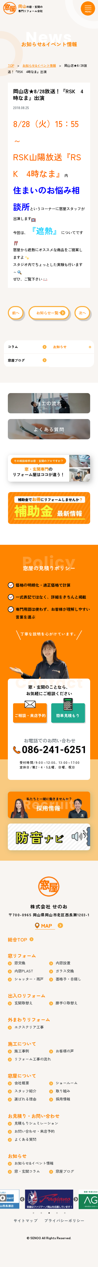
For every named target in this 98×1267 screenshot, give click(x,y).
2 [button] (41, 1213)
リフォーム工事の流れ (32, 1059)
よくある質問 (49, 429)
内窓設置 (63, 962)
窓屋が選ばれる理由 (49, 468)
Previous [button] (22, 1199)
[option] (49, 1199)
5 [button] (64, 1213)
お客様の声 (65, 1050)
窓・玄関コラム (27, 1171)
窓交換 (19, 962)
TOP (11, 65)
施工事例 (21, 1050)
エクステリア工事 (29, 1027)
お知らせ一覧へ (49, 312)
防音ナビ (49, 837)
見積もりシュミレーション (36, 1123)
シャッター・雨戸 (29, 978)
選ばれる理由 (25, 1099)
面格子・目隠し (68, 978)
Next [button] (75, 1199)
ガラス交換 (65, 970)
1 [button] (33, 1213)
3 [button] (49, 1213)
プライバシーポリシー (64, 1220)
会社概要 (21, 1082)
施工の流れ (49, 403)
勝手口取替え (67, 1002)
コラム (13, 346)
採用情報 (49, 805)
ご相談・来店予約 (30, 715)
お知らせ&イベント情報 (39, 65)
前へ (15, 312)
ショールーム (67, 1082)
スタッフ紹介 (25, 1090)
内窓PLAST (23, 970)
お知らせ (60, 346)
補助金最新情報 (49, 508)
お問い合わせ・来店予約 (34, 1131)
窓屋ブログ (16, 360)
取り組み (63, 1090)
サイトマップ (26, 1220)
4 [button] (57, 1213)
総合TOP (17, 939)
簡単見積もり (68, 715)
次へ (82, 312)
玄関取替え (23, 1002)
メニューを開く (88, 8)
